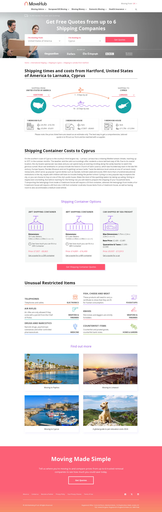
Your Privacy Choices (74, 494)
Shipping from (38, 89)
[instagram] (138, 495)
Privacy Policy (60, 494)
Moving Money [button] (78, 9)
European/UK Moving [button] (58, 9)
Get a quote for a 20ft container (41, 255)
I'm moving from (35, 37)
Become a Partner (47, 494)
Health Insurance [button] (116, 9)
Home (27, 63)
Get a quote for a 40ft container (79, 255)
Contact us (35, 494)
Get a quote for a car (111, 255)
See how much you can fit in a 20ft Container (42, 244)
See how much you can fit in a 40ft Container (80, 244)
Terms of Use (88, 494)
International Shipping (39, 63)
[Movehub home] (36, 3)
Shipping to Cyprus (55, 63)
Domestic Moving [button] (97, 9)
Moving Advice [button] (37, 9)
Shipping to (123, 89)
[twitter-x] (132, 495)
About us (26, 494)
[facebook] (125, 495)
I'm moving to (74, 37)
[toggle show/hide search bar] (134, 9)
